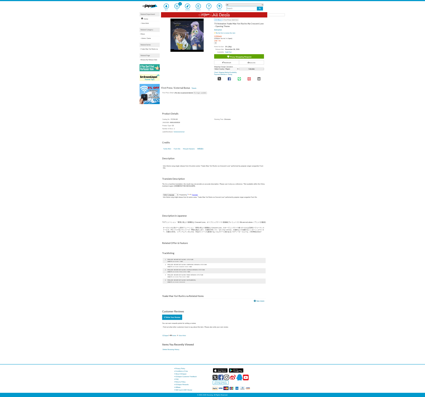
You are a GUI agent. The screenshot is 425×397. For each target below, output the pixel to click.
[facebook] (220, 377)
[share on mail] (259, 78)
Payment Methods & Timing (223, 74)
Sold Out (228, 52)
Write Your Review (173, 317)
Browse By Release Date (149, 60)
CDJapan (165, 335)
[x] (215, 377)
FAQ (177, 379)
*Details (193, 88)
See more (260, 301)
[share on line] (239, 78)
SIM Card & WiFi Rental (183, 390)
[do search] (260, 9)
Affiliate (178, 387)
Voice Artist (182, 335)
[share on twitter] (219, 78)
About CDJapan (180, 374)
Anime (174, 335)
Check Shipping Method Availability (225, 72)
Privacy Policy (180, 368)
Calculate (252, 69)
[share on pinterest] (249, 78)
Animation (218, 30)
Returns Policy (180, 382)
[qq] (239, 377)
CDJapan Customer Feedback (186, 376)
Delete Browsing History (171, 349)
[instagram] (226, 377)
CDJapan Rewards (182, 384)
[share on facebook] (229, 78)
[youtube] (246, 377)
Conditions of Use (181, 371)
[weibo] (233, 377)
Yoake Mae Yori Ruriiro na (149, 49)
